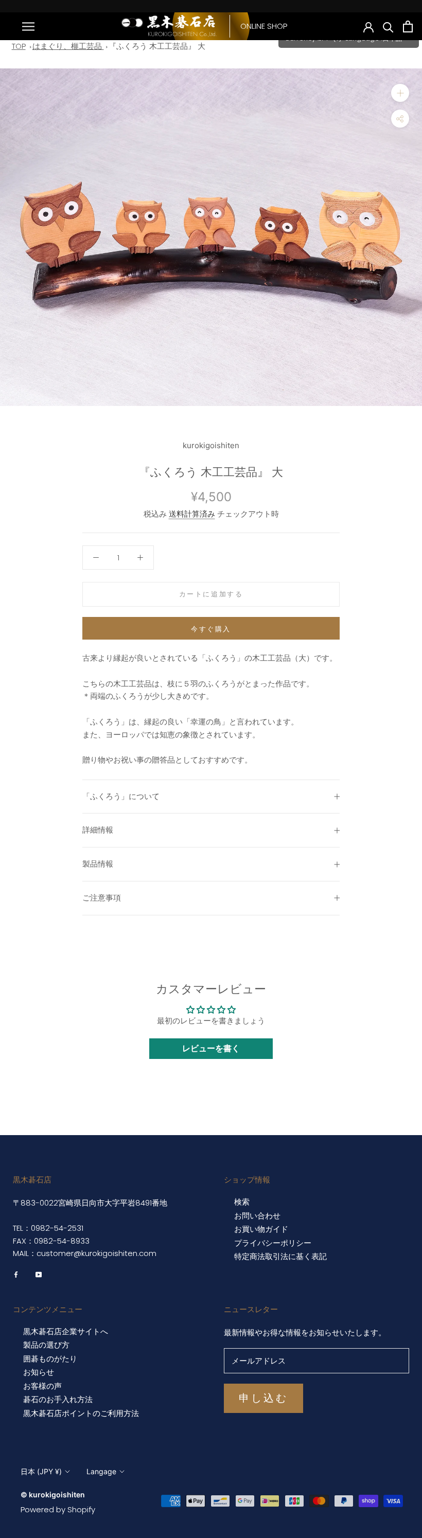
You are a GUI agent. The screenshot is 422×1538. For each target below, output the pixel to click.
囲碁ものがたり (50, 1359)
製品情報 (97, 864)
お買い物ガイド (261, 1229)
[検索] (388, 26)
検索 (242, 1202)
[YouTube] (39, 1274)
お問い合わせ (257, 1216)
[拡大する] (400, 93)
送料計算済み (192, 513)
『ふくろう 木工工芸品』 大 (157, 46)
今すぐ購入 (211, 629)
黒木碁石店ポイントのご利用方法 (81, 1413)
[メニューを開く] (28, 26)
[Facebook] (16, 1274)
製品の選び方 (46, 1345)
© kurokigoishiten (53, 1494)
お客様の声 (42, 1386)
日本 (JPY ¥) (41, 1471)
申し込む (263, 1398)
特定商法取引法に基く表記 (280, 1256)
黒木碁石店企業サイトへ (65, 1332)
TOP (19, 46)
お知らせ (38, 1372)
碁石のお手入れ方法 (58, 1399)
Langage (101, 1471)
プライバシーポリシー (272, 1243)
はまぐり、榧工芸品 (68, 46)
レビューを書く (211, 1048)
